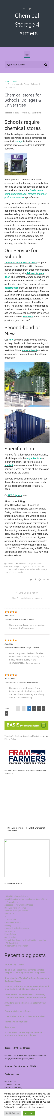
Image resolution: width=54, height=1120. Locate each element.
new (11, 339)
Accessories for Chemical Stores (18, 905)
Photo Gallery (10, 934)
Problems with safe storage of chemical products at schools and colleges (23, 1034)
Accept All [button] (28, 1113)
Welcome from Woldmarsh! (16, 946)
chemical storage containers (30, 563)
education (32, 566)
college (16, 566)
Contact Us (9, 914)
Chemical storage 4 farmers (20, 262)
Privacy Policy (10, 739)
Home (6, 81)
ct (5, 916)
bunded (8, 465)
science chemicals (32, 569)
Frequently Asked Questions (16, 928)
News (14, 81)
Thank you (11, 919)
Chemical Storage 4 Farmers (27, 24)
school (14, 569)
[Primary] (27, 54)
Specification (10, 937)
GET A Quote (15, 495)
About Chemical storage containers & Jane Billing (25, 899)
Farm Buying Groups (14, 964)
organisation (33, 458)
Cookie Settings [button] (12, 1113)
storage (18, 141)
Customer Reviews (12, 922)
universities (9, 572)
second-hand (29, 350)
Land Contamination (28, 593)
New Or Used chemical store (25, 598)
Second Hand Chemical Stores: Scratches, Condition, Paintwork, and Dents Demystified (25, 996)
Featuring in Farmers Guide (17, 1011)
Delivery (7, 925)
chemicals (8, 566)
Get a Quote (9, 931)
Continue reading (33, 663)
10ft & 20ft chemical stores (16, 896)
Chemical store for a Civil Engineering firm (24, 1016)
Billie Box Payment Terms (15, 908)
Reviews (28, 316)
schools (21, 569)
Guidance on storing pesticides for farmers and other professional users (25, 194)
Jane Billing (35, 113)
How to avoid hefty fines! (16, 1022)
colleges (23, 566)
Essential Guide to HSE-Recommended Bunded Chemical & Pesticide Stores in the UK (26, 987)
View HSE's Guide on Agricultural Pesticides (23, 736)
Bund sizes (9, 1027)
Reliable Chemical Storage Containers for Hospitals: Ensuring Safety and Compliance (24, 971)
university (19, 572)
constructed (11, 287)
